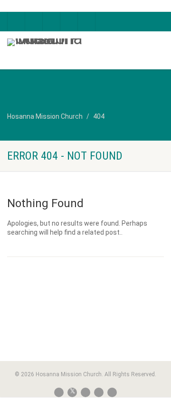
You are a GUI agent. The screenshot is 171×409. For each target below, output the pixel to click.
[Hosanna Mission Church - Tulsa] (57, 42)
